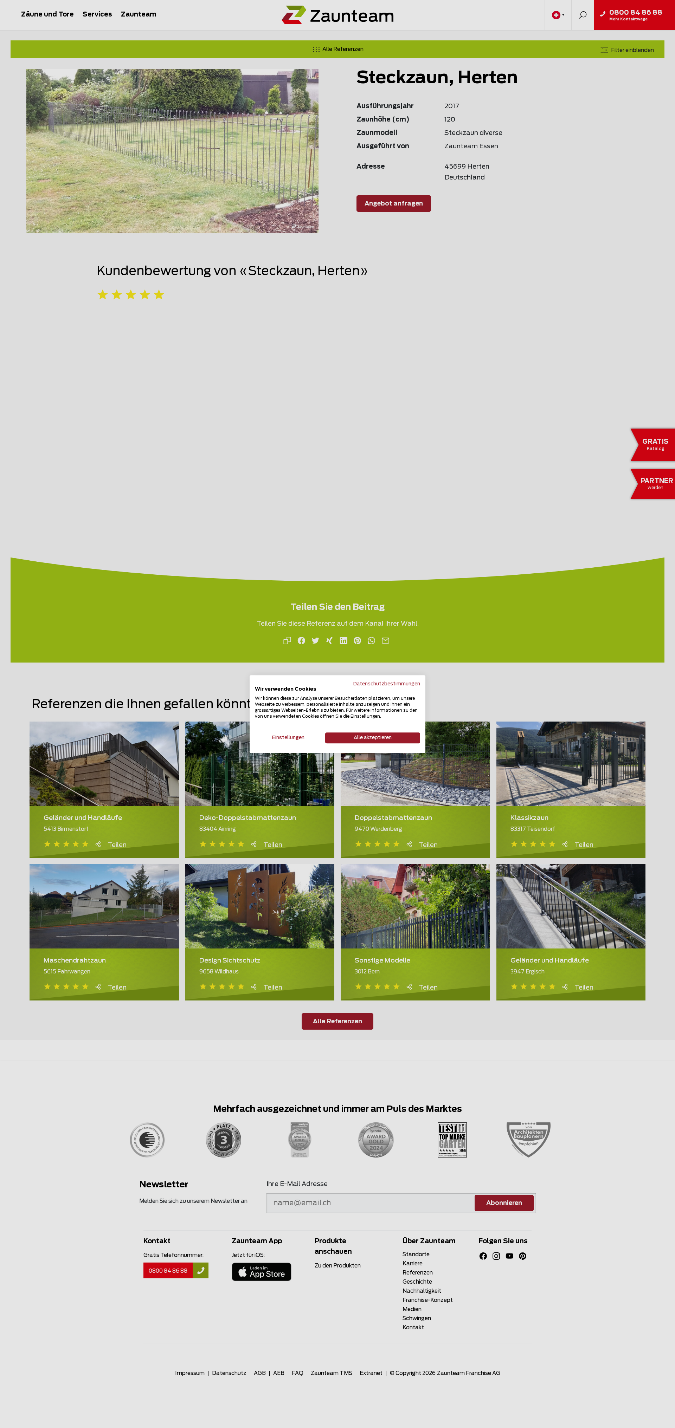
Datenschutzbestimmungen (386, 684)
